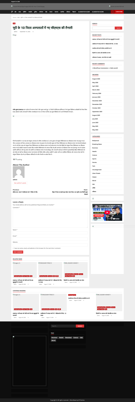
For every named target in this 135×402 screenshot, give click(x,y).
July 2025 (95, 119)
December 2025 (97, 101)
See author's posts (20, 183)
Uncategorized (96, 170)
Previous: (25, 191)
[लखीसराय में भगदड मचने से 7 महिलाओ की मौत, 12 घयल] (50, 270)
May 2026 (95, 82)
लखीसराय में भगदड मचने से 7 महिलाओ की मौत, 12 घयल (105, 44)
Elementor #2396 (98, 12)
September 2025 (97, 111)
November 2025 (97, 104)
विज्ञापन (74, 12)
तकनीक (62, 12)
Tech (93, 166)
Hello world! (114, 68)
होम (15, 12)
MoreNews (73, 400)
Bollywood (95, 140)
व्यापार (51, 12)
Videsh (94, 177)
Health (94, 151)
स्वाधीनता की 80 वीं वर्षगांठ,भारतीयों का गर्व (101, 48)
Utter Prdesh (26, 276)
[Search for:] (63, 326)
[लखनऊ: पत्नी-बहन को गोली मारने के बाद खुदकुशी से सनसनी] (25, 270)
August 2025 (96, 115)
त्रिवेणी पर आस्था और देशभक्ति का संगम (74, 280)
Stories (50, 276)
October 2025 (96, 108)
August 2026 (96, 79)
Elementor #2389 (84, 12)
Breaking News (17, 276)
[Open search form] (109, 11)
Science (94, 155)
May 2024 (95, 130)
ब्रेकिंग (24, 12)
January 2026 (96, 97)
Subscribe (119, 12)
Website (15, 242)
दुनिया (35, 12)
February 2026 (96, 93)
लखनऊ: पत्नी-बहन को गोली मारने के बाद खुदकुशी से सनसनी (105, 39)
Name (15, 230)
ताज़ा (20, 12)
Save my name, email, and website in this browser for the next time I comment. (37, 248)
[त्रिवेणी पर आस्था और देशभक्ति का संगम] (76, 270)
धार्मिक (57, 276)
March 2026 (95, 90)
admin (15, 31)
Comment (16, 207)
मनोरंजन (41, 12)
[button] (12, 11)
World (94, 180)
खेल (46, 12)
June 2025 (95, 122)
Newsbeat (68, 337)
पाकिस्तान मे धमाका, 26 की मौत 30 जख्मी (101, 57)
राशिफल (68, 12)
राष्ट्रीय (30, 12)
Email (15, 236)
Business (76, 274)
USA (81, 337)
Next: (70, 192)
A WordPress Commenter (100, 68)
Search (94, 23)
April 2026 (95, 86)
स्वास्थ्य (56, 12)
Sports (94, 159)
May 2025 (95, 126)
